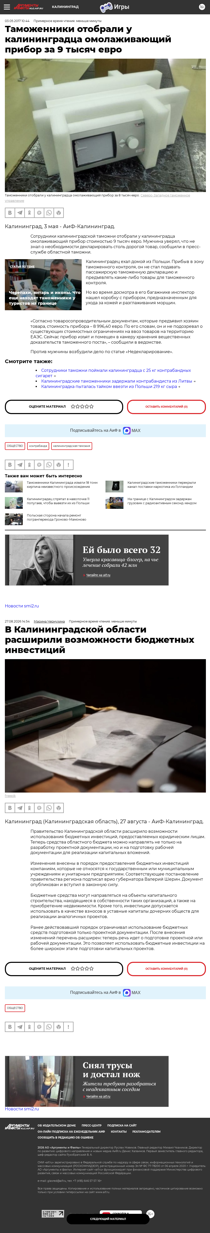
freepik (10, 796)
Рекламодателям (146, 1131)
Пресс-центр (91, 1125)
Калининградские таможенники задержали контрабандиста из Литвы (116, 381)
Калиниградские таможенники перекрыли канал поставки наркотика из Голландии (162, 485)
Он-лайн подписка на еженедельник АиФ (71, 1131)
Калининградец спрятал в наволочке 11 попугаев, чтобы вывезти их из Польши (58, 501)
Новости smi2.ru (22, 606)
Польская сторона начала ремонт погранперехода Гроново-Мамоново (56, 517)
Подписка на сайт (121, 1125)
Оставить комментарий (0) (166, 406)
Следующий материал (108, 1219)
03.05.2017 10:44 (17, 21)
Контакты (119, 1131)
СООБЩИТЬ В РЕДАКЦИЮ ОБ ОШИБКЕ (65, 1137)
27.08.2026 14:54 (17, 621)
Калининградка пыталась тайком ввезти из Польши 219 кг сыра (109, 386)
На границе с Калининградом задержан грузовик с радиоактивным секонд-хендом (162, 501)
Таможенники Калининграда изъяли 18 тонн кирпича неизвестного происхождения (62, 485)
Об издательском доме (57, 1125)
